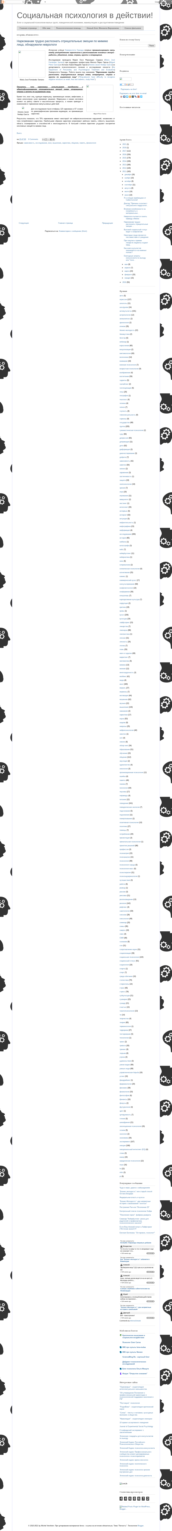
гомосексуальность (127, 415)
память (82, 143)
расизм (122, 892)
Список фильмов (133, 28)
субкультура (125, 996)
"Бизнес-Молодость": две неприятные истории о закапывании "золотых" (135, 1202)
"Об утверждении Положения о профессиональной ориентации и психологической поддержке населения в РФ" (136, 1396)
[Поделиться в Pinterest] (53, 139)
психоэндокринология (128, 876)
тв (120, 1015)
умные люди (125, 1069)
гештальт (123, 399)
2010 (124, 282)
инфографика (125, 526)
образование (125, 749)
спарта (122, 969)
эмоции (123, 1145)
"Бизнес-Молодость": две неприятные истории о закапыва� (135, 1308)
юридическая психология (130, 1161)
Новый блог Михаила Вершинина (103, 28)
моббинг (123, 676)
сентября (128, 185)
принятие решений (127, 846)
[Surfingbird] (141, 96)
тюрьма (123, 1053)
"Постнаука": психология (130, 1403)
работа (122, 884)
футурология (125, 1107)
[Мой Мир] (132, 96)
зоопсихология (126, 484)
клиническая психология (130, 569)
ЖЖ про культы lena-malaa (134, 1347)
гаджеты (123, 380)
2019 (124, 148)
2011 (124, 171)
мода (122, 680)
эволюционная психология (130, 1126)
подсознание (125, 811)
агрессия (123, 299)
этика (122, 1153)
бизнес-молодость (127, 330)
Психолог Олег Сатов (131, 1342)
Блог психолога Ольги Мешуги (135, 1369)
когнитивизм (125, 572)
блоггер (123, 338)
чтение (122, 1119)
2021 (124, 144)
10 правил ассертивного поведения (134, 1423)
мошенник (124, 699)
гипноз (122, 407)
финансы (123, 1099)
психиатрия (124, 853)
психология (124, 861)
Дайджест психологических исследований (134, 1363)
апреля (128, 268)
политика (123, 826)
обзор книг (124, 746)
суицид (122, 1003)
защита (123, 480)
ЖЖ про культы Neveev (132, 1352)
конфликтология (126, 588)
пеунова (123, 792)
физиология (91, 143)
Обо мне (46, 28)
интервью (123, 511)
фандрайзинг (125, 1080)
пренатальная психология (130, 842)
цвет (121, 1111)
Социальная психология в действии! (85, 15)
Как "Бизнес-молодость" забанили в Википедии (134, 1260)
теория (122, 1022)
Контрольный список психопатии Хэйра (136, 1211)
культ (122, 615)
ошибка (123, 776)
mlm (121, 1172)
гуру (121, 434)
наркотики (66, 143)
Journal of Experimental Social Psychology (136, 1426)
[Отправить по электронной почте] (43, 139)
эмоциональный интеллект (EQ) (133, 1149)
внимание (123, 361)
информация (125, 530)
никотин (123, 734)
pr (120, 1176)
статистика (124, 980)
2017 (124, 151)
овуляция (123, 761)
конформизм (125, 592)
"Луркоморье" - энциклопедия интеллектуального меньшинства (133, 1388)
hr (120, 1169)
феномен (123, 1088)
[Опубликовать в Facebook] (51, 139)
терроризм (124, 1030)
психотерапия (125, 872)
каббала (123, 542)
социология (124, 965)
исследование (41, 143)
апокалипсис (125, 319)
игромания (124, 496)
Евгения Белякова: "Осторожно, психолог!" (137, 1233)
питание (123, 799)
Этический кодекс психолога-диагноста (136, 1476)
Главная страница (28, 28)
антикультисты (126, 311)
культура (123, 619)
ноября (128, 178)
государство (125, 422)
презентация (125, 838)
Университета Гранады (74, 50)
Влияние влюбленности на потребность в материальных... (135, 211)
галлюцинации (125, 388)
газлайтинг (124, 384)
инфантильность (126, 523)
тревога (123, 1046)
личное (122, 638)
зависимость (29, 143)
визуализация (125, 349)
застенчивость (125, 476)
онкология (124, 769)
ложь (122, 649)
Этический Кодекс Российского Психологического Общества (132, 1443)
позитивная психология (129, 822)
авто (121, 296)
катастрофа (124, 546)
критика (123, 607)
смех (122, 934)
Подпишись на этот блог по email (133, 93)
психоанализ (125, 857)
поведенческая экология (130, 807)
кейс (121, 549)
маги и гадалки (126, 653)
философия (124, 1095)
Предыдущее (107, 223)
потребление (125, 834)
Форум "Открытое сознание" (134, 1374)
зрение (122, 488)
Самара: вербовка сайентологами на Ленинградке (135, 1290)
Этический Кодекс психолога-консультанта (137, 1448)
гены (121, 392)
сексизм (123, 915)
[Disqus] (66, 181)
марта (127, 271)
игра (121, 492)
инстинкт (123, 503)
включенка (124, 357)
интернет (123, 515)
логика (122, 646)
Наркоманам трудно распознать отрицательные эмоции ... (136, 224)
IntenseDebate (135, 1321)
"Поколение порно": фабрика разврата (135, 1215)
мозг (49, 143)
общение (74, 143)
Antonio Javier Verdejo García (100, 65)
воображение (125, 373)
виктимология (125, 353)
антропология (125, 315)
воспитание (124, 376)
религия (123, 903)
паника (122, 784)
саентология (125, 911)
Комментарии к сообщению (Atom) (73, 231)
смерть (122, 930)
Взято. (19, 133)
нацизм (122, 723)
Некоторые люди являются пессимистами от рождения (136, 236)
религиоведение (126, 899)
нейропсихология (127, 730)
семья (122, 926)
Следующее (24, 223)
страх (122, 988)
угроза (122, 1057)
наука (122, 719)
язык (121, 1165)
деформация (125, 449)
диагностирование (127, 453)
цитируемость (125, 1115)
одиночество (125, 765)
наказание (124, 711)
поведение (124, 803)
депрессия (124, 438)
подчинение (124, 815)
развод (122, 888)
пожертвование (126, 819)
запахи (122, 469)
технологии (124, 1038)
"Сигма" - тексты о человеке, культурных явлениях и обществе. (136, 1414)
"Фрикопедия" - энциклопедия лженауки (136, 1419)
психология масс (126, 869)
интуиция (123, 519)
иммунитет (124, 499)
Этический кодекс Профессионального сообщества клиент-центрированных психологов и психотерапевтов (135, 1454)
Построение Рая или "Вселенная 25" (134, 1207)
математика (124, 661)
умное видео (125, 1065)
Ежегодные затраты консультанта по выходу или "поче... (135, 258)
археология (124, 323)
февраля (128, 275)
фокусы (123, 1103)
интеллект (124, 507)
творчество (124, 1019)
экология (123, 1134)
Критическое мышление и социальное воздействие (133, 1336)
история (123, 538)
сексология (124, 919)
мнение (123, 669)
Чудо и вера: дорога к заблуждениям (135, 1188)
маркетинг (124, 657)
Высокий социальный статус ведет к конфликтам (135, 231)
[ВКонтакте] (124, 96)
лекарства (124, 626)
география (124, 396)
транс (122, 1042)
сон (121, 946)
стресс (122, 992)
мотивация (124, 695)
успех (122, 1076)
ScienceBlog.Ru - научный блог (135, 1357)
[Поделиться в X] (48, 139)
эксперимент (125, 1142)
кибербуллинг (125, 553)
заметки (123, 465)
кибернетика (125, 557)
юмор (122, 1157)
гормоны (123, 419)
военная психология (128, 365)
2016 (124, 154)
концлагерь (124, 596)
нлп (121, 738)
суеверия (123, 999)
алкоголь (123, 303)
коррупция (124, 603)
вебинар (123, 342)
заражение (124, 473)
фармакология (125, 1084)
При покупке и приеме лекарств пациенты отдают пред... (136, 243)
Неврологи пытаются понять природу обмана (135, 217)
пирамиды (124, 796)
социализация (125, 953)
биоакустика (125, 334)
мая (126, 264)
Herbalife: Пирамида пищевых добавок (135, 1243)
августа (128, 188)
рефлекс (123, 907)
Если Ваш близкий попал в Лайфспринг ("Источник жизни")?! (136, 1228)
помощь (123, 830)
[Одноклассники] (130, 96)
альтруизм (124, 307)
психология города (127, 865)
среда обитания (126, 976)
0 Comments (33, 139)
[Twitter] (127, 96)
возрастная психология (129, 369)
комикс (122, 576)
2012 (124, 168)
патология (124, 788)
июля (127, 191)
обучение (123, 753)
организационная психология (131, 772)
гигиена (123, 403)
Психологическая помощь (68, 28)
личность (123, 642)
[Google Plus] (138, 96)
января (128, 278)
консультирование (127, 584)
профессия (124, 849)
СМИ (121, 938)
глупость (123, 411)
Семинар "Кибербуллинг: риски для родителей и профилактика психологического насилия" (134, 1221)
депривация (124, 442)
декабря (128, 174)
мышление (57, 143)
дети (121, 446)
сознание (123, 942)
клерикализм (125, 565)
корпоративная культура (129, 599)
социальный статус (127, 961)
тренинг (123, 1049)
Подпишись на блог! (129, 89)
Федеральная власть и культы (132, 1197)
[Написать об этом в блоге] (46, 139)
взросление (124, 346)
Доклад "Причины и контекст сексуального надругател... (136, 204)
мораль (123, 688)
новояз (122, 742)
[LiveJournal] (135, 96)
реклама (123, 895)
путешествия (125, 880)
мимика (123, 665)
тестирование (125, 1034)
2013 (124, 165)
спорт (122, 972)
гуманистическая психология (131, 430)
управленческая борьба (129, 1072)
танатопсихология (127, 1011)
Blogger (140, 1526)
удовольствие (125, 1061)
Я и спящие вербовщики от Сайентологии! (135, 199)
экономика (124, 1138)
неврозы (123, 726)
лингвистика (125, 634)
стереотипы (124, 984)
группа (122, 426)
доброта (123, 457)
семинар (123, 923)
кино (121, 561)
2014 (124, 161)
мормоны (123, 692)
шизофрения (125, 1122)
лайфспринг (124, 622)
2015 (124, 158)
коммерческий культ (128, 580)
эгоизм (122, 1130)
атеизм (122, 326)
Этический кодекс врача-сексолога (134, 1460)
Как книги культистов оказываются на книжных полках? (135, 250)
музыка (123, 703)
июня (127, 195)
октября (128, 181)
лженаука (123, 630)
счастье (123, 1007)
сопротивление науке (128, 949)
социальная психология (129, 957)
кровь (122, 611)
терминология (125, 1026)
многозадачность (127, 672)
